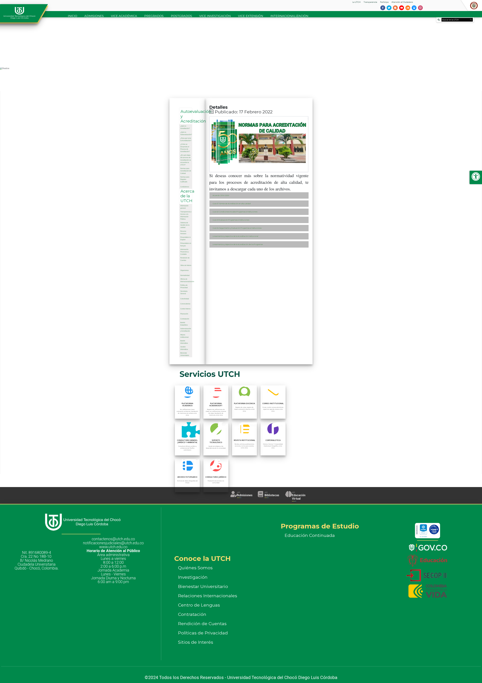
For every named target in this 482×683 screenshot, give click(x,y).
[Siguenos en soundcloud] (407, 7)
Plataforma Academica (187, 404)
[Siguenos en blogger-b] (395, 7)
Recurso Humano (183, 232)
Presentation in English (185, 238)
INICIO (72, 16)
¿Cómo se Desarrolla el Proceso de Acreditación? (185, 147)
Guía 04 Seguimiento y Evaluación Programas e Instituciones (237, 228)
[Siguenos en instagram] (420, 7)
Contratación (184, 319)
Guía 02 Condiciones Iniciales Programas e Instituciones (235, 212)
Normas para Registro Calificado (184, 179)
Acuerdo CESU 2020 (221, 195)
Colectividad (184, 299)
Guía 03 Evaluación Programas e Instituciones (231, 220)
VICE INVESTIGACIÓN (215, 16)
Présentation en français (185, 244)
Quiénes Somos (195, 567)
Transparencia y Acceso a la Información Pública (185, 215)
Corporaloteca (273, 440)
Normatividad (185, 275)
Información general (184, 207)
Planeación (184, 314)
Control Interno (185, 309)
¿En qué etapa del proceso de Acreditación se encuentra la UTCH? (185, 160)
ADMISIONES (94, 16)
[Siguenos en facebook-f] (382, 7)
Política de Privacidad (184, 286)
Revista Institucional (244, 440)
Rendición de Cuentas (185, 259)
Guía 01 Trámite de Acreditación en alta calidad (232, 204)
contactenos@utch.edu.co (113, 539)
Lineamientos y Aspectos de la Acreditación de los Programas (238, 244)
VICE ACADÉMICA (124, 16)
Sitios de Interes (185, 265)
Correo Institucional (273, 403)
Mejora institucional (184, 336)
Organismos (184, 270)
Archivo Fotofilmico (187, 477)
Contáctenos (184, 187)
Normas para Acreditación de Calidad (185, 171)
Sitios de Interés (195, 642)
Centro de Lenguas (199, 605)
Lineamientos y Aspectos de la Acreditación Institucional (235, 236)
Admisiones (244, 495)
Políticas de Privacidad (203, 633)
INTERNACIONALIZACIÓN (289, 16)
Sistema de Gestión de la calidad (184, 225)
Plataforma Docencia (244, 403)
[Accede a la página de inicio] (23, 13)
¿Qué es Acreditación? (185, 127)
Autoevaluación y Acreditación (185, 330)
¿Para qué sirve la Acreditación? (185, 139)
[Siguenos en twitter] (389, 7)
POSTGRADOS (181, 16)
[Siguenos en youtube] (401, 7)
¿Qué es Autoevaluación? (186, 133)
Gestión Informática (184, 348)
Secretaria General (183, 292)
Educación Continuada (310, 535)
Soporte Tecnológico (215, 441)
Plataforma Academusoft (215, 404)
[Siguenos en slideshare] (414, 7)
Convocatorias (185, 304)
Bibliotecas (272, 495)
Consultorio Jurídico (215, 477)
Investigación (192, 577)
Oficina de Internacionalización (187, 280)
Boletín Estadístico (184, 324)
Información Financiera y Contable (184, 252)
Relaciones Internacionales (207, 595)
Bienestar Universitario (184, 354)
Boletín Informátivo (184, 342)
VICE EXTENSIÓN (250, 16)
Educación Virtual (298, 497)
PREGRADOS (154, 16)
